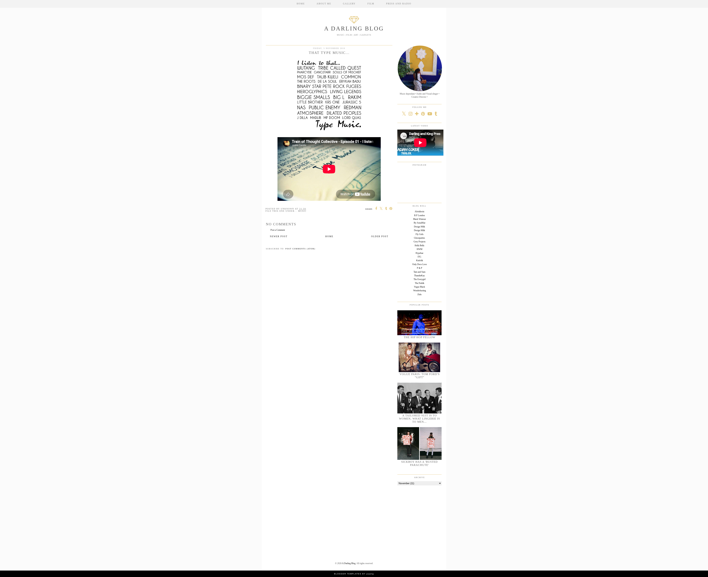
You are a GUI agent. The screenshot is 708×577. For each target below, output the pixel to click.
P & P (419, 268)
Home (301, 3)
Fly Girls (420, 234)
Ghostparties (419, 238)
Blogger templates (347, 574)
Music (302, 211)
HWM (419, 249)
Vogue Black (419, 287)
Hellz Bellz (419, 245)
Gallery (349, 3)
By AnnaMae (419, 222)
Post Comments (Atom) (300, 249)
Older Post (379, 236)
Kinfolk (419, 260)
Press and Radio (398, 3)
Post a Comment (277, 230)
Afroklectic (419, 211)
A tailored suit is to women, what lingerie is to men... (419, 418)
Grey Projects (420, 241)
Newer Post (278, 236)
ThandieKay (419, 275)
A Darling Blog (354, 28)
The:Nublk (419, 283)
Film (370, 3)
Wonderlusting (419, 290)
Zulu (419, 294)
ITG (419, 256)
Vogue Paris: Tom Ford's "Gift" (420, 376)
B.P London (419, 215)
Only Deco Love (419, 264)
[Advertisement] (420, 514)
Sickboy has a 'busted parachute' (419, 463)
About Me (324, 3)
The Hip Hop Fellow (419, 337)
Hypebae (419, 253)
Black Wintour (419, 219)
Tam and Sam (419, 272)
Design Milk (419, 226)
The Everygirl (420, 279)
